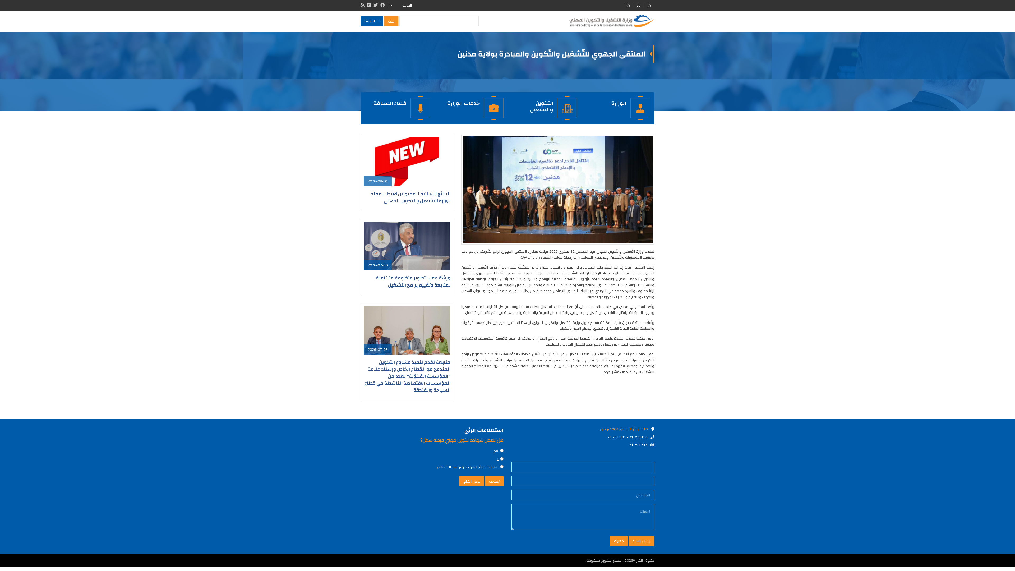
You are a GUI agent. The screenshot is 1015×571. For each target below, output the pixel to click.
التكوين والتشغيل (541, 105)
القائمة (370, 21)
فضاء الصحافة (390, 103)
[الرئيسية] (611, 21)
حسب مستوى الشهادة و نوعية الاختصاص (468, 467)
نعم (496, 451)
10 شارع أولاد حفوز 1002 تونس (624, 429)
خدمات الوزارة (463, 103)
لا (498, 459)
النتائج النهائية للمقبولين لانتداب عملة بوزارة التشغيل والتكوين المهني (410, 197)
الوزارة (618, 103)
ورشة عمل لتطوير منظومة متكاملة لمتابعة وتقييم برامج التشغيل (413, 281)
